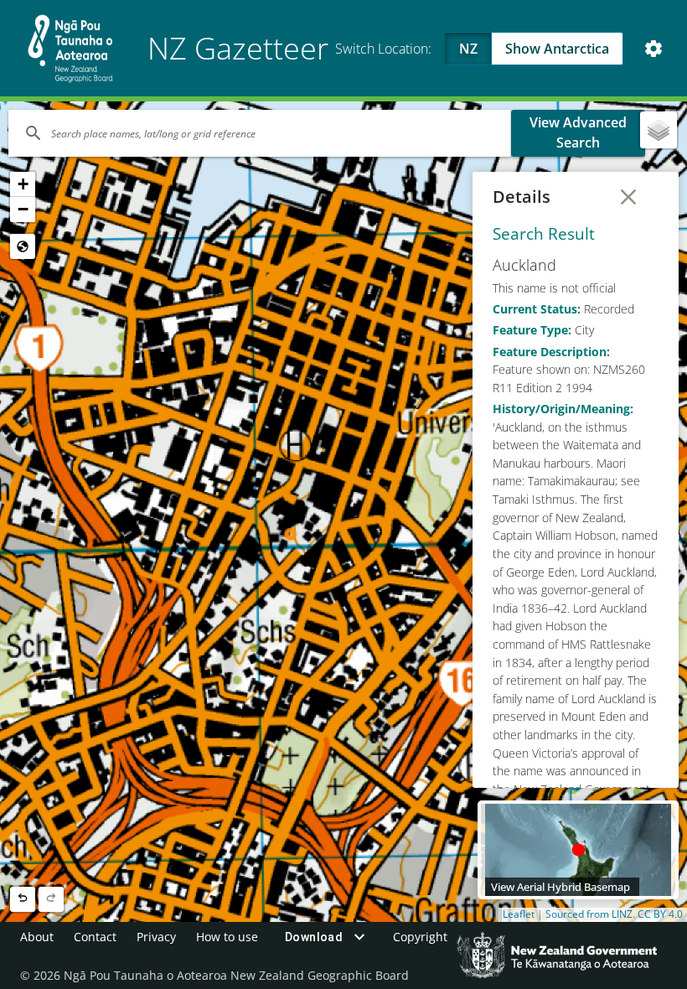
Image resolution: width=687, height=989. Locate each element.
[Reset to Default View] (22, 246)
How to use (227, 937)
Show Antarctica (557, 48)
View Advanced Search (578, 132)
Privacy (156, 937)
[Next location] (51, 899)
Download (314, 937)
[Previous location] (22, 899)
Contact (95, 937)
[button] (22, 184)
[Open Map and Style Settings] (653, 48)
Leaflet (519, 914)
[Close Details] (628, 197)
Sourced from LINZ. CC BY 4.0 (614, 914)
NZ (468, 48)
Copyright (420, 937)
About (37, 937)
